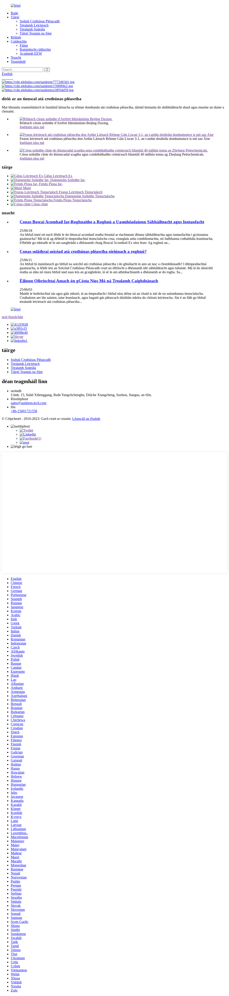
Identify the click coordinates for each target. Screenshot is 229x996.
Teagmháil (18, 61)
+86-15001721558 (24, 411)
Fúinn (24, 45)
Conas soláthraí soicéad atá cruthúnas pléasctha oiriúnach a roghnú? (83, 251)
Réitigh (16, 37)
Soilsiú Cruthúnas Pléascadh (40, 21)
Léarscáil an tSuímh (86, 419)
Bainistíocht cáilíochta (35, 49)
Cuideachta (19, 41)
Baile (14, 13)
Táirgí (15, 17)
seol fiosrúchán (12, 317)
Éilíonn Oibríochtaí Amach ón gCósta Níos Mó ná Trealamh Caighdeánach (89, 280)
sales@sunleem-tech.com (28, 403)
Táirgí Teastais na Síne (36, 33)
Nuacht (16, 57)
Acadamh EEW (31, 53)
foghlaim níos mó (32, 127)
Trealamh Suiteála (32, 29)
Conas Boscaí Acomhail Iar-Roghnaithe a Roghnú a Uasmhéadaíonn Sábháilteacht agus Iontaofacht (112, 221)
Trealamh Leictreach (34, 25)
